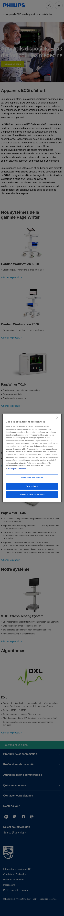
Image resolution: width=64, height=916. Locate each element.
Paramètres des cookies (32, 477)
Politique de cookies (17, 469)
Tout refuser (32, 486)
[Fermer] (57, 417)
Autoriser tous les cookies (32, 495)
